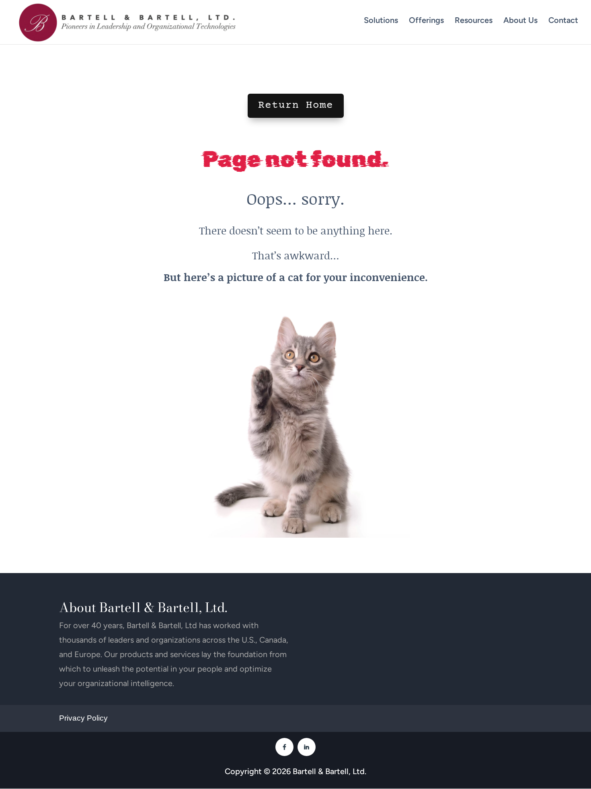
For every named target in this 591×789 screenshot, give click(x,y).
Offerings (426, 20)
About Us (520, 20)
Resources (473, 20)
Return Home (295, 105)
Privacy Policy (83, 718)
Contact (563, 20)
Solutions (381, 20)
